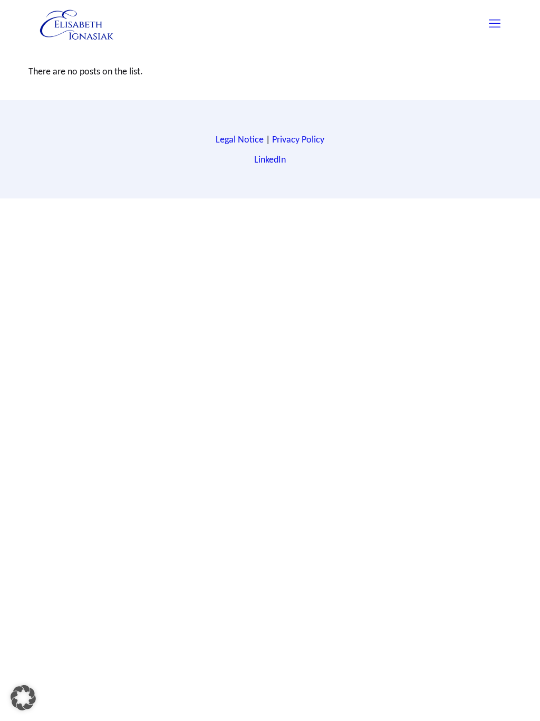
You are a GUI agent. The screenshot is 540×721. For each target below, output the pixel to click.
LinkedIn (270, 159)
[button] (23, 698)
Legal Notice (240, 139)
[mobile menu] (495, 24)
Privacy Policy (298, 139)
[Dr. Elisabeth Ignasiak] (76, 24)
